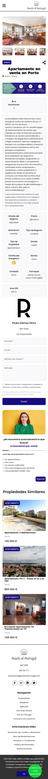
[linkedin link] (27, 683)
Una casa (9, 462)
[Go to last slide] (5, 31)
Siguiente (40, 479)
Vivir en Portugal (24, 714)
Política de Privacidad (32, 387)
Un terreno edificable (14, 465)
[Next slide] (42, 31)
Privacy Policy (7, 394)
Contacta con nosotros (24, 718)
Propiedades (24, 698)
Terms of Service (22, 394)
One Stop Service (24, 710)
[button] (7, 51)
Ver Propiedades (24, 334)
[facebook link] (14, 683)
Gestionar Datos (24, 748)
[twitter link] (34, 683)
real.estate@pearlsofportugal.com (24, 676)
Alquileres (24, 702)
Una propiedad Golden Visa (17, 471)
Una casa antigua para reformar (20, 468)
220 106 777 (24, 670)
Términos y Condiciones (11, 387)
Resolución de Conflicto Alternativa (24, 732)
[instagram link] (21, 683)
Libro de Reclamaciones (24, 736)
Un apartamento (12, 459)
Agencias (24, 706)
